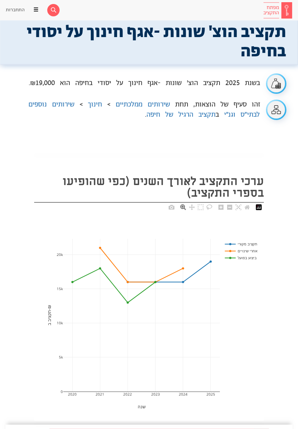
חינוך (95, 104)
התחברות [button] (15, 10)
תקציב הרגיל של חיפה (181, 115)
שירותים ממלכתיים (143, 104)
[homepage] (277, 10)
